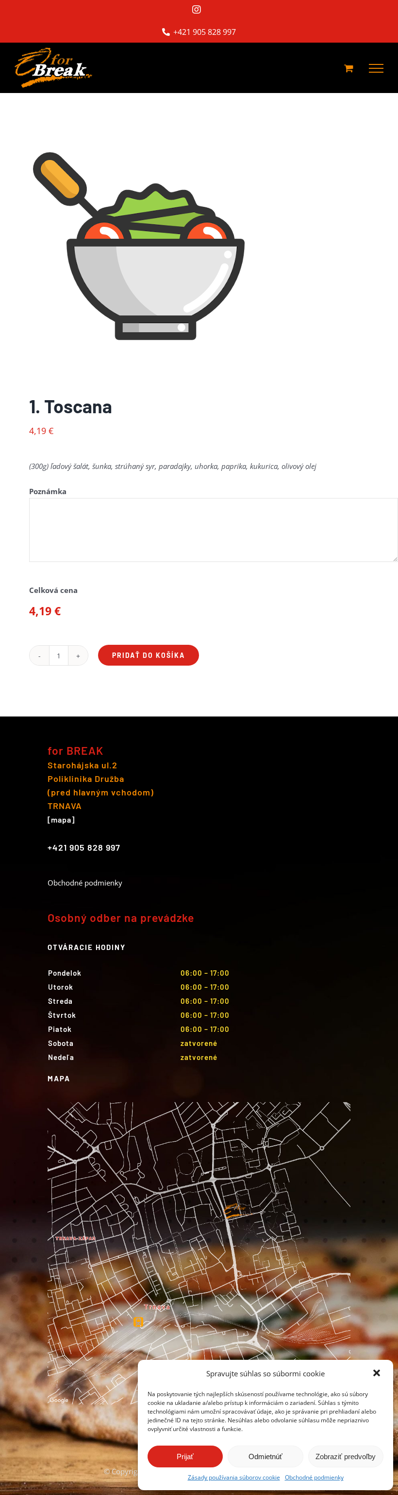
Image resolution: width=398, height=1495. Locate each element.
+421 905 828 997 (203, 32)
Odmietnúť (265, 1456)
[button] (377, 1374)
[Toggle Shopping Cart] (348, 68)
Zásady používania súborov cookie (234, 1477)
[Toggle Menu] (376, 68)
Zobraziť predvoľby (345, 1456)
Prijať (185, 1456)
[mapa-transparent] (199, 1105)
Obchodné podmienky (314, 1477)
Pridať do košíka (148, 655)
